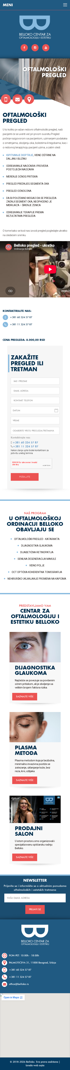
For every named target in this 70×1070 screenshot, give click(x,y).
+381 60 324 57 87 (21, 317)
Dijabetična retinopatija (36, 552)
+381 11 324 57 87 (21, 324)
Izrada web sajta (35, 1065)
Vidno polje (37, 565)
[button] (35, 420)
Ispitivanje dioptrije (19, 155)
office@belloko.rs (19, 984)
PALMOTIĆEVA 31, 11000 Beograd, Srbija (32, 962)
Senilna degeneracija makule (37, 558)
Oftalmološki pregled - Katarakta (37, 539)
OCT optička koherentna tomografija (37, 572)
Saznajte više (24, 696)
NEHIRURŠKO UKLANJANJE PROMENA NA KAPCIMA (37, 578)
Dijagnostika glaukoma (37, 545)
